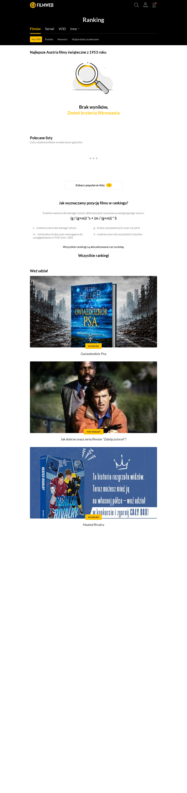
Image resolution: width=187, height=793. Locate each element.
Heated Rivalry (93, 525)
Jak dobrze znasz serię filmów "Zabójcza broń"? (93, 439)
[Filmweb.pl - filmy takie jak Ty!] (41, 5)
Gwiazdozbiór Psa (93, 354)
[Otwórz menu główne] (154, 5)
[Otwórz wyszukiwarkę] (137, 5)
